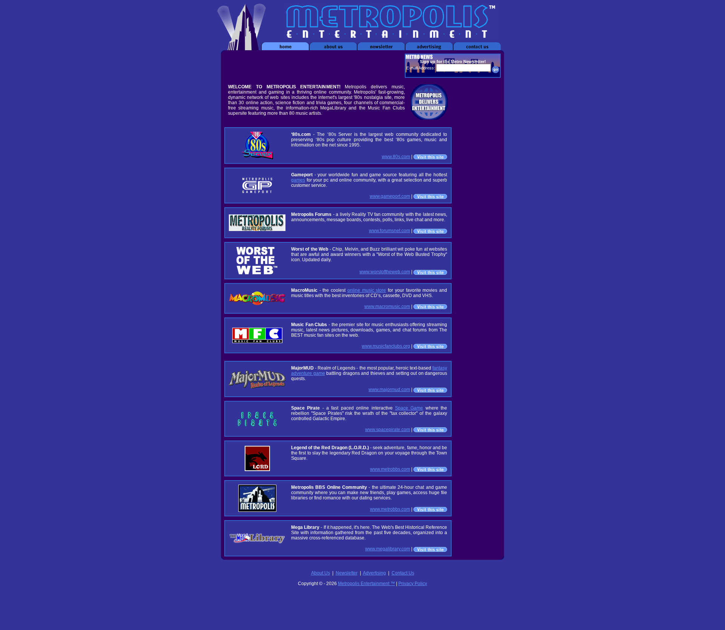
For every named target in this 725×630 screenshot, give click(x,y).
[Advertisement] (312, 65)
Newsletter (347, 573)
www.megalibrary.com (387, 548)
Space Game (409, 408)
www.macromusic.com (387, 306)
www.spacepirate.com (387, 429)
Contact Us (403, 573)
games (298, 180)
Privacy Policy (412, 583)
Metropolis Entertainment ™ (366, 583)
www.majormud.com (389, 389)
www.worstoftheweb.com (384, 271)
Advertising (374, 573)
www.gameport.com (390, 196)
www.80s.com (396, 156)
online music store (366, 290)
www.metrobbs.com (390, 469)
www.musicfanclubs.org (386, 346)
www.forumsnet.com (389, 230)
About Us (320, 573)
